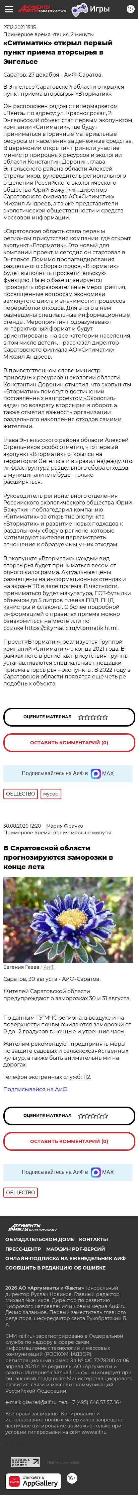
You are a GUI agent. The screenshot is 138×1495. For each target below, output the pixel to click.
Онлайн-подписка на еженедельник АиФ (65, 1258)
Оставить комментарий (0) (69, 743)
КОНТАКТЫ (93, 1239)
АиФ (49, 967)
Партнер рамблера (63, 1462)
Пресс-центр (23, 1249)
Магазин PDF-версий (75, 1249)
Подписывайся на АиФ (35, 1089)
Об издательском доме (39, 1239)
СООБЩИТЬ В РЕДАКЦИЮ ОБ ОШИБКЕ (55, 1268)
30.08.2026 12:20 (22, 826)
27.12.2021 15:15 (19, 27)
